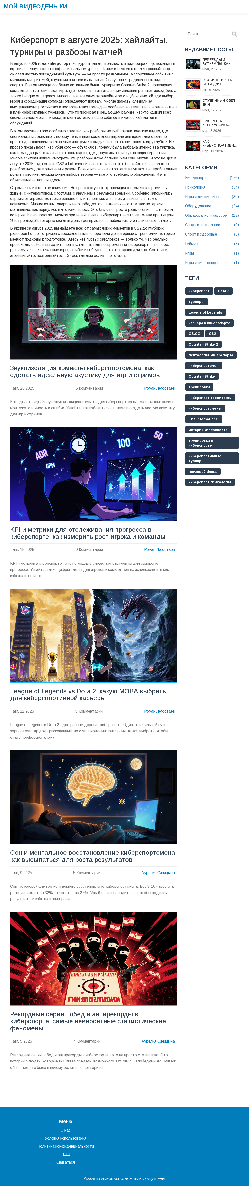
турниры (196, 302)
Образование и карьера (212, 215)
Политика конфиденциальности (65, 1146)
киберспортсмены (205, 408)
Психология (212, 187)
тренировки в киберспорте (201, 443)
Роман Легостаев (159, 388)
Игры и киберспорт (212, 263)
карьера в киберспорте (209, 323)
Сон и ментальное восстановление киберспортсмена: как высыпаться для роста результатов (93, 856)
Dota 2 (223, 291)
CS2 (212, 334)
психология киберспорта (211, 355)
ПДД (65, 1154)
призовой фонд (203, 471)
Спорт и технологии (212, 225)
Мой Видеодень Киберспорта (40, 6)
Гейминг (212, 244)
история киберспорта (208, 430)
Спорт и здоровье (212, 234)
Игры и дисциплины (212, 197)
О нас (66, 1130)
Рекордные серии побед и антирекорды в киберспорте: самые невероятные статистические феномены (88, 1021)
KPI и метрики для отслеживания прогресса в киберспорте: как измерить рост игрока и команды (88, 533)
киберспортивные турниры (205, 458)
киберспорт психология (210, 482)
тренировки (199, 387)
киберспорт (199, 291)
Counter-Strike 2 (203, 344)
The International (204, 419)
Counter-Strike (202, 376)
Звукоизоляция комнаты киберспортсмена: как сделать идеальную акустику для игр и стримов (85, 372)
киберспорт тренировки (210, 398)
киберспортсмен (204, 366)
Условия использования (65, 1138)
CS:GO (195, 334)
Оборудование (212, 206)
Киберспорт (212, 178)
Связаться (65, 1162)
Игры (212, 253)
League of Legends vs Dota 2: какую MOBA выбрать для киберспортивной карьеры (88, 695)
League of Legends (205, 312)
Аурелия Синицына (158, 873)
